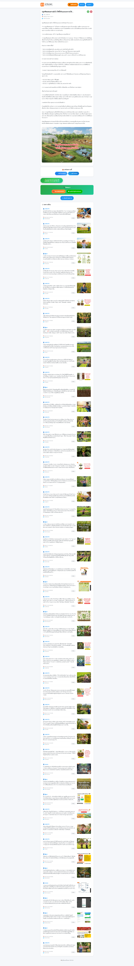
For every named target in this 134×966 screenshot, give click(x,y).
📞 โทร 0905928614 (58, 191)
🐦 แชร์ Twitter (73, 173)
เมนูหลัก (89, 4)
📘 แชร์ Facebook (61, 173)
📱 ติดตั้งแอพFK (73, 4)
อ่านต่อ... (73, 218)
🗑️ (91, 11)
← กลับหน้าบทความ (67, 198)
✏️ (88, 11)
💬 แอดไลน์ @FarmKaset (74, 191)
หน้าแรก (82, 4)
